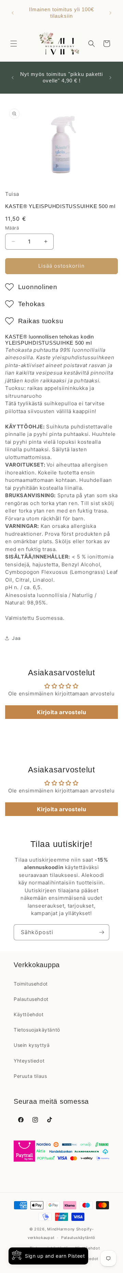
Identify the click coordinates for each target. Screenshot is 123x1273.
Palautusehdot (31, 999)
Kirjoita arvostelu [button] (61, 712)
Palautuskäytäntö (78, 1237)
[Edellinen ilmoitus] (12, 12)
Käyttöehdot (29, 1014)
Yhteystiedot (29, 1061)
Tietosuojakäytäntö (37, 1030)
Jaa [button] (16, 638)
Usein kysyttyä (32, 1045)
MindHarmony (61, 1229)
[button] (13, 43)
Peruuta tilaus (30, 1076)
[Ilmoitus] (110, 12)
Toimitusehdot (31, 984)
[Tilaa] (101, 932)
